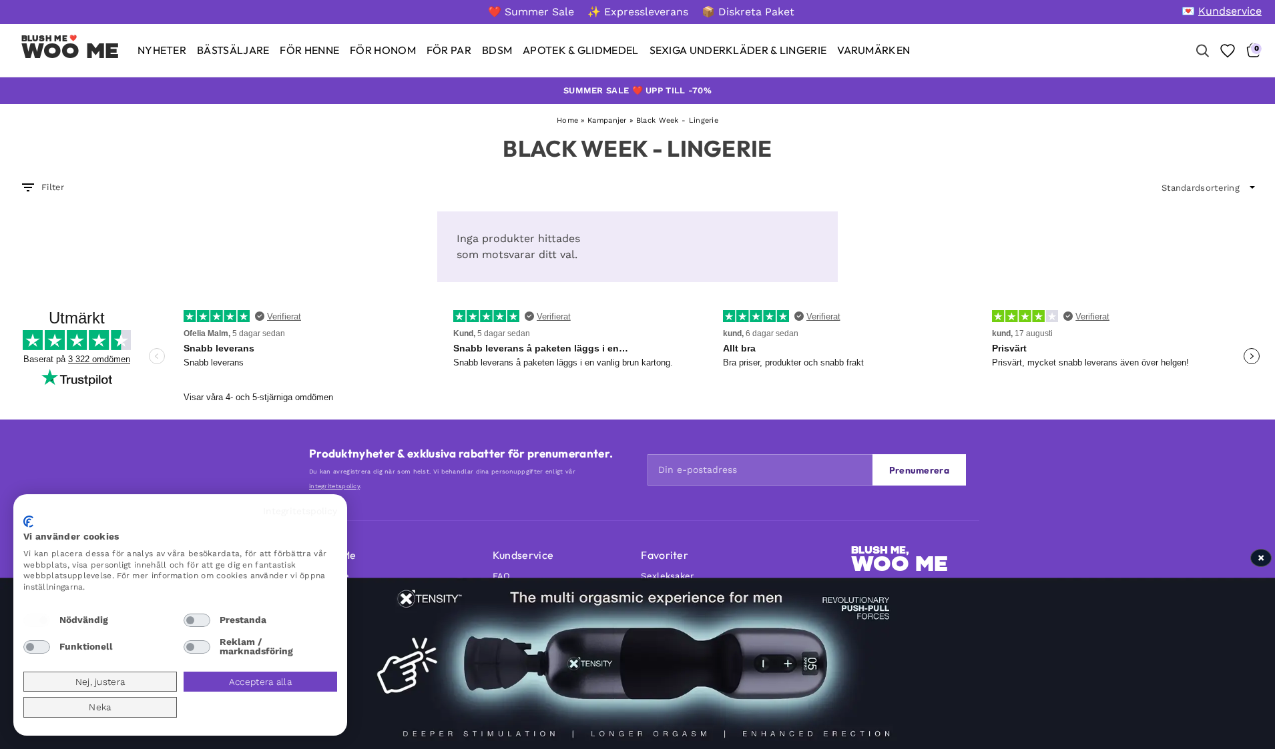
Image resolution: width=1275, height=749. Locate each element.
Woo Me (70, 50)
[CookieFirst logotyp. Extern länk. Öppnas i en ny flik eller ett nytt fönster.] (28, 522)
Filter (53, 187)
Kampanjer (607, 120)
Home (567, 120)
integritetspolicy (334, 486)
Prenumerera (919, 470)
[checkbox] (36, 620)
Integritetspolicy (300, 511)
